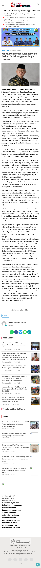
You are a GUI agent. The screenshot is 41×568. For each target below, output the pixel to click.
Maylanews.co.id (8, 498)
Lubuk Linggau (26, 11)
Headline (5, 316)
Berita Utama (6, 11)
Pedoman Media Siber (24, 545)
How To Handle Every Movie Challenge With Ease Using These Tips (19, 15)
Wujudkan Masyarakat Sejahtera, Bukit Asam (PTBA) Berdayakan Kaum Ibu (14, 435)
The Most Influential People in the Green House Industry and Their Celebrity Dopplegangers (19, 22)
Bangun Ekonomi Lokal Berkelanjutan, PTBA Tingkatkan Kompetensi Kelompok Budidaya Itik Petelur (15, 424)
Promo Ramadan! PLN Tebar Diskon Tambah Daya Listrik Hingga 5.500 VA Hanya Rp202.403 (15, 447)
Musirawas (36, 11)
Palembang (16, 11)
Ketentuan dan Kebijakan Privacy (20, 548)
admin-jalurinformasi (16, 322)
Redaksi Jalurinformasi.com (20, 550)
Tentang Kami (13, 545)
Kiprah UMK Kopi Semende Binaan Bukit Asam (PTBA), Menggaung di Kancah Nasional (14, 470)
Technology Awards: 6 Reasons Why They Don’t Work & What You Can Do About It (19, 25)
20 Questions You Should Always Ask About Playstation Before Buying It (19, 18)
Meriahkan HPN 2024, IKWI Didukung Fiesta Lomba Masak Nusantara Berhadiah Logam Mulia (15, 459)
